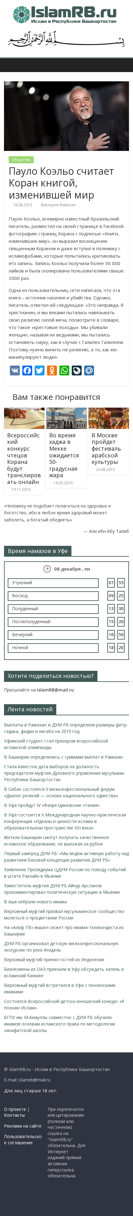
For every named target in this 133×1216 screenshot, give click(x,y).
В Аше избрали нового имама (35, 902)
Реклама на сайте (22, 1126)
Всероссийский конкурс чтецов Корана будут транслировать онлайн (24, 458)
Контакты (14, 1115)
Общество (21, 159)
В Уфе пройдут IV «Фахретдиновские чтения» (52, 805)
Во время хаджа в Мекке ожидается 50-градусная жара (64, 455)
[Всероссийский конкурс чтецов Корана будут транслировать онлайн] (24, 411)
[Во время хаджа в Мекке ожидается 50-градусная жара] (66, 411)
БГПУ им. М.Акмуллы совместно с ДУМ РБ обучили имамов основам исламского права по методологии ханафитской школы (59, 1023)
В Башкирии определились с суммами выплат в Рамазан (63, 757)
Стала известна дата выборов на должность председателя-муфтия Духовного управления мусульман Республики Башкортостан (64, 773)
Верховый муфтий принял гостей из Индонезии (54, 959)
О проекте (15, 1109)
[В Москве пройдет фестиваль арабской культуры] (108, 411)
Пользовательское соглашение (23, 1139)
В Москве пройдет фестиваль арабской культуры (106, 448)
